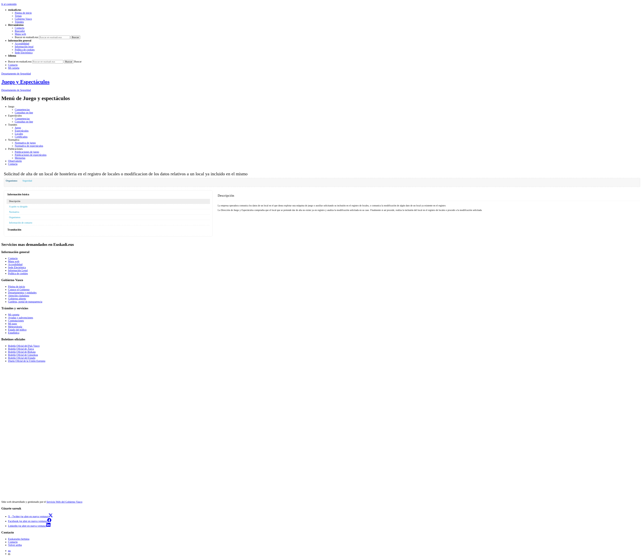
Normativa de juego (25, 142)
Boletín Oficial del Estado (21, 357)
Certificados (21, 136)
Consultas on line (24, 112)
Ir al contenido (9, 4)
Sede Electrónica (24, 52)
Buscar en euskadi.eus (26, 37)
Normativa (14, 212)
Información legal (24, 46)
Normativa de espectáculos (29, 145)
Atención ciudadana (18, 295)
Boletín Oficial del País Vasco (24, 345)
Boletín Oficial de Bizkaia (22, 351)
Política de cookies (25, 49)
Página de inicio (23, 12)
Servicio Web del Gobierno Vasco (64, 501)
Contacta (12, 164)
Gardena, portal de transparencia (25, 301)
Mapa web (20, 34)
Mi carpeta (13, 67)
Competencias (22, 109)
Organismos (14, 217)
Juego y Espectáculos (25, 82)
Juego (18, 127)
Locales (19, 133)
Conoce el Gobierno (19, 289)
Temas (18, 15)
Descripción (14, 201)
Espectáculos (22, 130)
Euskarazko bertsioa (18, 539)
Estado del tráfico (17, 329)
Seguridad (27, 180)
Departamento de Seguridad (16, 73)
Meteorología (15, 326)
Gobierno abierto (17, 298)
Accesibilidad (22, 43)
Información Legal (18, 270)
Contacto (19, 28)
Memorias (20, 158)
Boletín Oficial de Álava (21, 348)
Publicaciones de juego (27, 151)
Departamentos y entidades (22, 292)
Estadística (13, 332)
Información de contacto (20, 222)
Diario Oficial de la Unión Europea (26, 361)
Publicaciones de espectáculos (30, 154)
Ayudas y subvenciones (20, 317)
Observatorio (15, 161)
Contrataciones (16, 320)
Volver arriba (15, 545)
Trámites (19, 21)
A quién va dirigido (18, 206)
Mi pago (12, 323)
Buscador (20, 31)
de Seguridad (16, 90)
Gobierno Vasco (23, 18)
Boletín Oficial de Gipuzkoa (23, 354)
